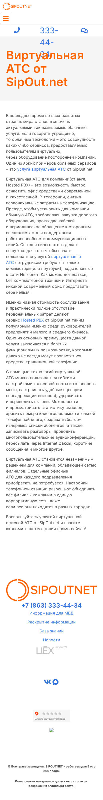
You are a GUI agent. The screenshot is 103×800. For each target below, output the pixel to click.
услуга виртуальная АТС (41, 169)
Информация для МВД (52, 613)
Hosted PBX (32, 320)
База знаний (52, 630)
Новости (51, 639)
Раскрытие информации (52, 621)
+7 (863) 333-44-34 (50, 31)
